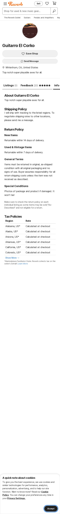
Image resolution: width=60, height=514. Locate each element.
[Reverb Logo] (15, 4)
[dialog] (30, 494)
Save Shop (32, 53)
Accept (50, 508)
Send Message (31, 61)
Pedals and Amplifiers (44, 17)
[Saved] (47, 3)
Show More (11, 257)
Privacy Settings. (16, 498)
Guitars (27, 17)
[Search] (54, 11)
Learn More (23, 264)
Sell (38, 3)
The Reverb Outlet (12, 17)
